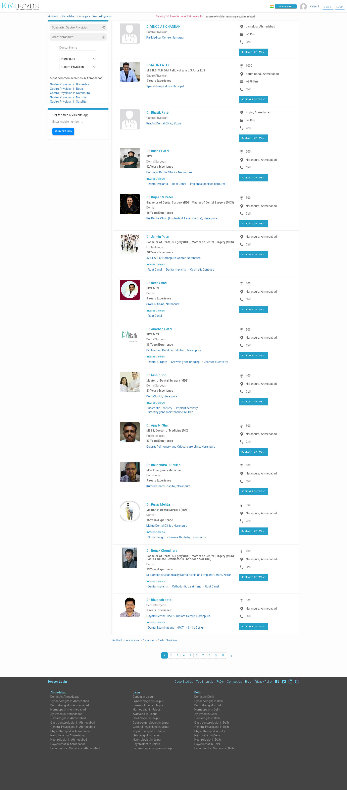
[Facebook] (276, 681)
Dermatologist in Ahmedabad (69, 705)
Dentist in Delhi (204, 696)
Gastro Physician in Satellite (68, 101)
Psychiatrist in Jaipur (146, 744)
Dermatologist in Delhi (208, 705)
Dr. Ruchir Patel (157, 151)
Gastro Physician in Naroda (68, 97)
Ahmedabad (58, 692)
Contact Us (234, 681)
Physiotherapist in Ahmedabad (70, 731)
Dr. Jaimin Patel (157, 237)
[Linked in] (290, 681)
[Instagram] (296, 681)
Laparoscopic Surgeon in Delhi (214, 748)
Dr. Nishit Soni (156, 375)
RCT (181, 627)
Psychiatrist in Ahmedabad (68, 744)
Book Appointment (253, 52)
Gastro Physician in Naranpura (70, 93)
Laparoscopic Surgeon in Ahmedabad (75, 748)
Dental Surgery (157, 361)
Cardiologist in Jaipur (146, 718)
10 (223, 655)
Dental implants (158, 183)
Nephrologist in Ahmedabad (68, 739)
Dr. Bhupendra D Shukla (163, 465)
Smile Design (156, 537)
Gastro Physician (156, 32)
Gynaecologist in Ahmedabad (69, 701)
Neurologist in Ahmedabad (67, 735)
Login (340, 7)
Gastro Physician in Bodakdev (69, 84)
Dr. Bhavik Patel (157, 112)
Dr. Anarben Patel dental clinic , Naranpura (173, 350)
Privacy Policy (263, 681)
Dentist (150, 207)
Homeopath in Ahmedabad (68, 709)
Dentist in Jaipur (143, 696)
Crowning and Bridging (185, 361)
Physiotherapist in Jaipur (149, 731)
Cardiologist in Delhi (207, 718)
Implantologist (155, 247)
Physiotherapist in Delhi (209, 731)
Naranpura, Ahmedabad (261, 160)
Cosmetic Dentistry (202, 269)
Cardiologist (153, 475)
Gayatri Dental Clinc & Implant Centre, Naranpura (178, 616)
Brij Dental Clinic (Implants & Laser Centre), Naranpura (181, 218)
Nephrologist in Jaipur (147, 739)
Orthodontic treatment (186, 586)
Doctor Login (57, 681)
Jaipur (137, 692)
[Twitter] (283, 681)
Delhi (197, 692)
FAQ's (220, 681)
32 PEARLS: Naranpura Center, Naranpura (173, 258)
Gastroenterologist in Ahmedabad (72, 722)
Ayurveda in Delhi (205, 714)
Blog (248, 681)
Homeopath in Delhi (207, 709)
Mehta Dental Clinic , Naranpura (166, 525)
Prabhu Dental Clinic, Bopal (163, 123)
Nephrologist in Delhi (207, 739)
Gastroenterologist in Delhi (211, 722)
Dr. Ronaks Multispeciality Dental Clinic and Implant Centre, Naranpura (191, 575)
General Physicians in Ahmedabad (72, 727)
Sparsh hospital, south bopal (165, 86)
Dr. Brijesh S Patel (159, 197)
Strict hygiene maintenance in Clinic (170, 412)
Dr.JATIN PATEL (158, 65)
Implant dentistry (187, 408)
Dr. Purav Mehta (158, 504)
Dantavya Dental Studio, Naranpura (169, 172)
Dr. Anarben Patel (159, 329)
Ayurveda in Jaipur (145, 714)
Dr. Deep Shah (156, 283)
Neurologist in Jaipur (146, 735)
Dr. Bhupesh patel (159, 600)
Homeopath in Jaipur (146, 709)
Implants (200, 537)
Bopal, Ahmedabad (258, 112)
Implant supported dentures (208, 183)
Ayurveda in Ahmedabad (66, 714)
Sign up (328, 7)
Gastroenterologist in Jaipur (151, 722)
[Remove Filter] (103, 28)
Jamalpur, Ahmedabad (260, 26)
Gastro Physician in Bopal (67, 89)
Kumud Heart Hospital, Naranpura (168, 486)
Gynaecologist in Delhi (208, 701)
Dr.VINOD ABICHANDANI (163, 26)
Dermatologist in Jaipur (148, 705)
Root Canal (179, 183)
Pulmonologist (155, 435)
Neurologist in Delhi (207, 735)
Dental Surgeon (156, 161)
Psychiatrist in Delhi (207, 744)
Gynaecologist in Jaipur (148, 701)
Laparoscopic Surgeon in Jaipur (154, 748)
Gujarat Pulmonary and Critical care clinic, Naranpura (180, 446)
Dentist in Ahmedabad (64, 696)
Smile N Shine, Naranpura (163, 304)
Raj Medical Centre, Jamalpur (165, 37)
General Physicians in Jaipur (151, 727)
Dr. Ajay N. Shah (157, 425)
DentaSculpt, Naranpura (161, 396)
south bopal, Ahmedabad (262, 74)
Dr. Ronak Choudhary (161, 551)
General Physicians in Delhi (211, 727)
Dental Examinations (161, 627)
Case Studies (184, 681)
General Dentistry (180, 537)
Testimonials (204, 681)
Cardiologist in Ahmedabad (68, 718)
